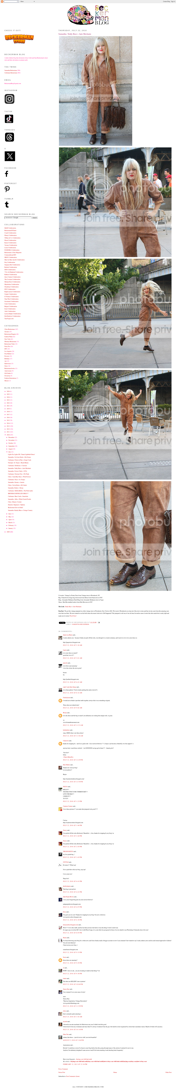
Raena (65, 938)
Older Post (169, 1072)
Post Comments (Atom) (73, 1076)
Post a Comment (63, 1069)
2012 (8, 429)
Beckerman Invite (9, 368)
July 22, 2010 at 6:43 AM (72, 682)
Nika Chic (66, 1034)
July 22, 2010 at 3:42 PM (72, 857)
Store (6, 366)
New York (7, 339)
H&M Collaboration (10, 228)
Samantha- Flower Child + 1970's (17, 471)
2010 (8, 435)
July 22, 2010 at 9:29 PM (72, 963)
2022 (8, 403)
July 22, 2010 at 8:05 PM (72, 933)
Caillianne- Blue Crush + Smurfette (18, 496)
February (11, 525)
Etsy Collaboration (9, 262)
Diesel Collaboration (10, 240)
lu (63, 968)
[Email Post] (98, 622)
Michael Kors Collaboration (12, 282)
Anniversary (8, 371)
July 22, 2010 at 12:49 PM (73, 760)
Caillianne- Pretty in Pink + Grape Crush (19, 460)
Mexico (6, 381)
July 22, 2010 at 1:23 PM (72, 801)
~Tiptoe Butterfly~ (68, 757)
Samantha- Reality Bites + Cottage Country (20, 510)
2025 (8, 394)
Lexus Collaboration (10, 248)
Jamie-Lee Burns (68, 635)
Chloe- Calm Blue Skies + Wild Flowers (19, 477)
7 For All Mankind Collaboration (13, 272)
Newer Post (61, 1072)
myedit (65, 1021)
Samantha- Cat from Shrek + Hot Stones (19, 457)
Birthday (6, 359)
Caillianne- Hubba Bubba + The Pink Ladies (20, 491)
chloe (64, 1011)
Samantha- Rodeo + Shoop (15, 488)
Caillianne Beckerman (10, 73)
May (9, 517)
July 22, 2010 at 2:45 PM (72, 846)
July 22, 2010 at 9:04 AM (72, 708)
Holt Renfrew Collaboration (12, 316)
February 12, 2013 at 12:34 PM (75, 1064)
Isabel (64, 978)
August (10, 449)
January (10, 528)
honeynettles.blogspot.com (70, 925)
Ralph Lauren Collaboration (12, 292)
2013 (8, 426)
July (9, 452)
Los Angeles (7, 351)
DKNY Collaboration (10, 257)
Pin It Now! (73, 616)
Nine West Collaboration (11, 299)
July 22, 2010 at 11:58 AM (73, 736)
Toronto (6, 332)
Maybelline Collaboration (11, 284)
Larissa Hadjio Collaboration (12, 314)
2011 (8, 432)
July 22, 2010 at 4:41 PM (72, 881)
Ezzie (64, 957)
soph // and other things (69, 687)
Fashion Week (8, 337)
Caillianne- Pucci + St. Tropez (16, 479)
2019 (8, 409)
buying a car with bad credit (84, 1059)
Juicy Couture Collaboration (12, 277)
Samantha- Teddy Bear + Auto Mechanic (74, 34)
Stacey (65, 830)
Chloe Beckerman (9, 329)
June (9, 514)
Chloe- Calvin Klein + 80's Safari (17, 485)
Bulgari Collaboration (10, 306)
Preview (6, 356)
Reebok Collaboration (10, 267)
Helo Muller (66, 765)
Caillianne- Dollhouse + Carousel (17, 465)
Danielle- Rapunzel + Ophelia (16, 505)
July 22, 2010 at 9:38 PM (72, 973)
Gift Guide (7, 373)
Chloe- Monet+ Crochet (14, 502)
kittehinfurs (66, 730)
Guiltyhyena (66, 697)
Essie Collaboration (9, 309)
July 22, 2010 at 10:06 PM (73, 984)
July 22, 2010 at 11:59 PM (73, 1006)
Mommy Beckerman (10, 341)
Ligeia (65, 650)
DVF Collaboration (9, 289)
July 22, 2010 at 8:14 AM (72, 693)
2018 (8, 411)
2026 (8, 391)
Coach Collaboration (10, 233)
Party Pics (7, 346)
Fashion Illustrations (10, 378)
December (11, 437)
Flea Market (7, 354)
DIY (5, 349)
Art (5, 361)
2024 (8, 397)
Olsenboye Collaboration (11, 287)
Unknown (66, 741)
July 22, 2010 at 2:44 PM (72, 836)
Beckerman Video (9, 344)
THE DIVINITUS (68, 851)
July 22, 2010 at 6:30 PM (72, 920)
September (11, 446)
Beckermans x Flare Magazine (12, 252)
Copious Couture (68, 806)
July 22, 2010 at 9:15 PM (72, 952)
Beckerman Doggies (10, 334)
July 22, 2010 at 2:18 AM (72, 645)
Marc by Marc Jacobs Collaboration (14, 260)
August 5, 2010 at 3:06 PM (73, 1040)
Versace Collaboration (10, 245)
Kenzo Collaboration (10, 243)
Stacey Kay (66, 989)
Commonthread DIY (10, 255)
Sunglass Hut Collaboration (12, 265)
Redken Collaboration (10, 274)
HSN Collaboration (9, 270)
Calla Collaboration (10, 304)
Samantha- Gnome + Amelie (16, 482)
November (11, 440)
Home (115, 1072)
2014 (8, 423)
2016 (8, 417)
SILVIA (65, 786)
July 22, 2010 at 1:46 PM (72, 825)
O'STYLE (66, 862)
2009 (8, 532)
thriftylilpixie (67, 886)
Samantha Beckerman (80, 624)
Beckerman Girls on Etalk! (15, 507)
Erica (64, 912)
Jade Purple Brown (68, 897)
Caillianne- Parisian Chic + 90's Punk (18, 474)
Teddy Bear (68, 606)
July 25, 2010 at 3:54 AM (72, 1017)
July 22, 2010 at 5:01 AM (72, 658)
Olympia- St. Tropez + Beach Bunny (18, 463)
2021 (8, 406)
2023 (8, 400)
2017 (8, 414)
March (10, 522)
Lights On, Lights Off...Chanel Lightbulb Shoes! (21, 454)
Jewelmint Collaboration (11, 301)
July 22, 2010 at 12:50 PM (73, 782)
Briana (65, 713)
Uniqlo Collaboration (10, 294)
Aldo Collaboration (9, 311)
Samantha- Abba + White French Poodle (19, 499)
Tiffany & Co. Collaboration (12, 238)
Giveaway (7, 376)
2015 (8, 420)
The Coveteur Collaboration (12, 279)
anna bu (65, 663)
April (10, 519)
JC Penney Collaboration (11, 296)
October (10, 443)
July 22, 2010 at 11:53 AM (73, 725)
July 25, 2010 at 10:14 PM (73, 1029)
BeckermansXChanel (10, 230)
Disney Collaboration (10, 235)
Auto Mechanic (77, 606)
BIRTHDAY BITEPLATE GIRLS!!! (18, 493)
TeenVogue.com (9, 318)
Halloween (7, 363)
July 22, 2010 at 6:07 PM (72, 907)
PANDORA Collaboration (11, 250)
